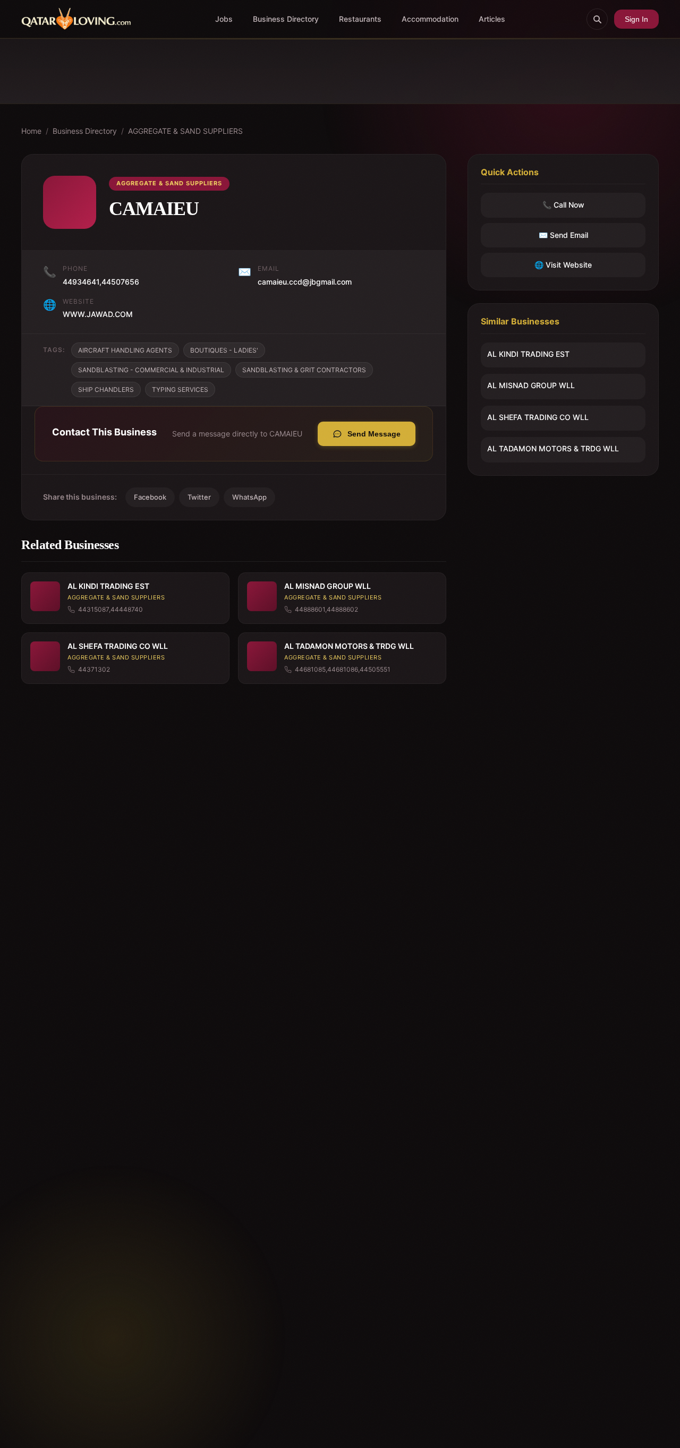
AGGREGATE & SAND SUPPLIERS (185, 130)
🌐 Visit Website (563, 264)
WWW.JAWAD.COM (98, 314)
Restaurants (360, 18)
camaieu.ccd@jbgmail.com (305, 281)
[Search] (597, 19)
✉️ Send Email (563, 234)
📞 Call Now (563, 205)
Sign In (636, 19)
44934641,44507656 (101, 281)
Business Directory (286, 18)
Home (31, 130)
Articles (492, 18)
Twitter (199, 497)
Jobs (224, 18)
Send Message (374, 434)
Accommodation (430, 18)
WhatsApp (249, 497)
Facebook (150, 497)
